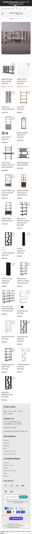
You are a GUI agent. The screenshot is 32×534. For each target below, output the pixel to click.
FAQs (5, 473)
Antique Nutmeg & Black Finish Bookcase (8, 367)
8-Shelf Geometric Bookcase (8, 254)
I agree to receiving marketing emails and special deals (17, 502)
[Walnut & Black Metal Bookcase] (8, 209)
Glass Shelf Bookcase (21, 108)
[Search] (13, 8)
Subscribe (23, 497)
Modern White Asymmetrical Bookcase (21, 81)
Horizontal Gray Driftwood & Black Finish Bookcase (8, 309)
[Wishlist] (17, 8)
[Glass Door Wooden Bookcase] (8, 97)
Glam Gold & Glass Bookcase (8, 338)
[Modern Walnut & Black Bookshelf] (24, 153)
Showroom (7, 445)
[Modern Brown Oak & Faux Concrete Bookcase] (8, 181)
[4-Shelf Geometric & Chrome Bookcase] (24, 355)
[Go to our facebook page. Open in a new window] (6, 486)
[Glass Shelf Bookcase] (24, 97)
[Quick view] (13, 64)
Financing (6, 462)
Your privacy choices (10, 451)
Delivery (6, 468)
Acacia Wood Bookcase (6, 138)
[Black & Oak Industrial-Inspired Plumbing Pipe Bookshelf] (24, 209)
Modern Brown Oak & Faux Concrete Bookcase (8, 193)
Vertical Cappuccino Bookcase (21, 251)
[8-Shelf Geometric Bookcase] (8, 239)
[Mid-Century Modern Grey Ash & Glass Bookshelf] (8, 153)
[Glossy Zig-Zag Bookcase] (24, 297)
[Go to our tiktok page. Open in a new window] (17, 486)
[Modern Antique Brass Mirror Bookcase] (24, 123)
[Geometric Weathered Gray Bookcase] (8, 383)
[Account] (21, 8)
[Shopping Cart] (24, 8)
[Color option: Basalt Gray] (7, 133)
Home (11, 18)
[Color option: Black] (22, 307)
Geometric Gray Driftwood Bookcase (22, 339)
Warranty (6, 476)
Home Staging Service (10, 454)
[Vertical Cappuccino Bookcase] (24, 239)
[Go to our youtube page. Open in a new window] (23, 486)
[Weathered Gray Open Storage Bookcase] (8, 69)
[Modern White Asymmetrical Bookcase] (24, 69)
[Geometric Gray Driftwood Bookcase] (24, 327)
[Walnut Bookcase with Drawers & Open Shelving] (24, 181)
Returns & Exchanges (10, 470)
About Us (6, 440)
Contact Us (7, 443)
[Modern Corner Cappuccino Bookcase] (8, 269)
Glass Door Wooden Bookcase (8, 108)
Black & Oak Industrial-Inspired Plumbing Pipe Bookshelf (23, 222)
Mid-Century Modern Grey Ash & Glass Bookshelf (8, 165)
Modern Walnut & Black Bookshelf (23, 164)
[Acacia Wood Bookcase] (8, 123)
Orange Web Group (13, 527)
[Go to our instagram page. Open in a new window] (11, 486)
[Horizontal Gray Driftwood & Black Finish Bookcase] (8, 297)
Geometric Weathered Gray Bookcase (7, 394)
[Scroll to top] (27, 525)
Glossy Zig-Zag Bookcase (22, 312)
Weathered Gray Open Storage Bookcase (7, 81)
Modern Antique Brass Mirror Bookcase (22, 135)
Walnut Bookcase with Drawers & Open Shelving (23, 193)
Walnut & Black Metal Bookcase (7, 220)
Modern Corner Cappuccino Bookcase (7, 281)
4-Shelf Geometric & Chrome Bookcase (23, 367)
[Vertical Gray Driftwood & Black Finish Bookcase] (24, 269)
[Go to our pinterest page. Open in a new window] (6, 491)
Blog (5, 448)
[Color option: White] (7, 249)
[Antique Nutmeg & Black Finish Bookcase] (8, 355)
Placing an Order (8, 465)
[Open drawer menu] (2, 13)
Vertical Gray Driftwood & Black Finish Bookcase (23, 281)
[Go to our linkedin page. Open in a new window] (11, 491)
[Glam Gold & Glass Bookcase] (8, 327)
